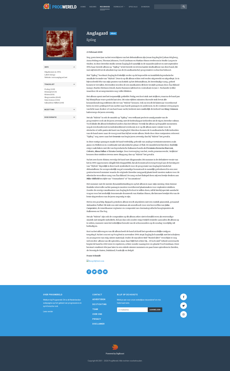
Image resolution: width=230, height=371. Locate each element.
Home (83, 7)
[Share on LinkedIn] (99, 271)
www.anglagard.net (59, 77)
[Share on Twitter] (94, 271)
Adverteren (98, 299)
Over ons (97, 314)
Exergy (52, 75)
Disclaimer (98, 324)
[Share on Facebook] (89, 271)
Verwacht (119, 7)
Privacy (96, 319)
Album (113, 33)
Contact (97, 295)
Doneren (145, 7)
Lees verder (48, 311)
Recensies (105, 7)
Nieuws (92, 7)
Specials (133, 7)
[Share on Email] (105, 271)
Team (95, 309)
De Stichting (99, 304)
